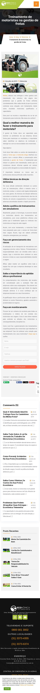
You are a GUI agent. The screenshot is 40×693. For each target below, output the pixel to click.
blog (17, 37)
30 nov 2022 (17, 537)
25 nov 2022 (17, 559)
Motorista (25, 37)
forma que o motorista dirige (18, 155)
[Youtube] (25, 617)
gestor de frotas (17, 160)
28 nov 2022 (17, 548)
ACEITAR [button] (7, 688)
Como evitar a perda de (21, 586)
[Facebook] (20, 617)
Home (11, 37)
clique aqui (32, 334)
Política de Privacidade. (27, 685)
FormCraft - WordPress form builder (14, 377)
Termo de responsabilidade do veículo (20, 564)
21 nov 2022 (17, 583)
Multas (5, 95)
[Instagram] (15, 617)
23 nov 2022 (17, 572)
